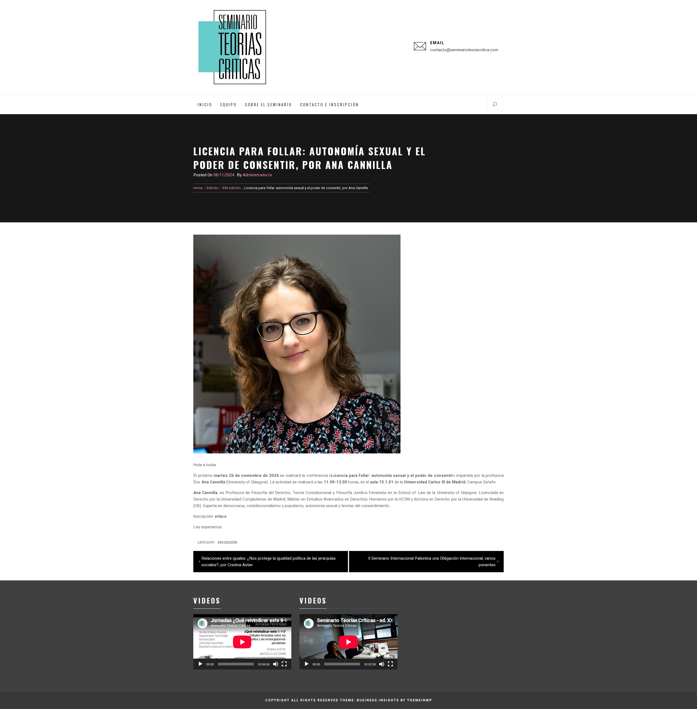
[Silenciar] (275, 664)
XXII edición (227, 542)
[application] (242, 641)
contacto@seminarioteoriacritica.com (464, 50)
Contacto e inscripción (329, 104)
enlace (221, 516)
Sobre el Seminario (268, 104)
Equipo (228, 104)
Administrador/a (257, 175)
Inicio (204, 104)
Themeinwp (419, 700)
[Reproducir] (200, 664)
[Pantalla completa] (284, 664)
